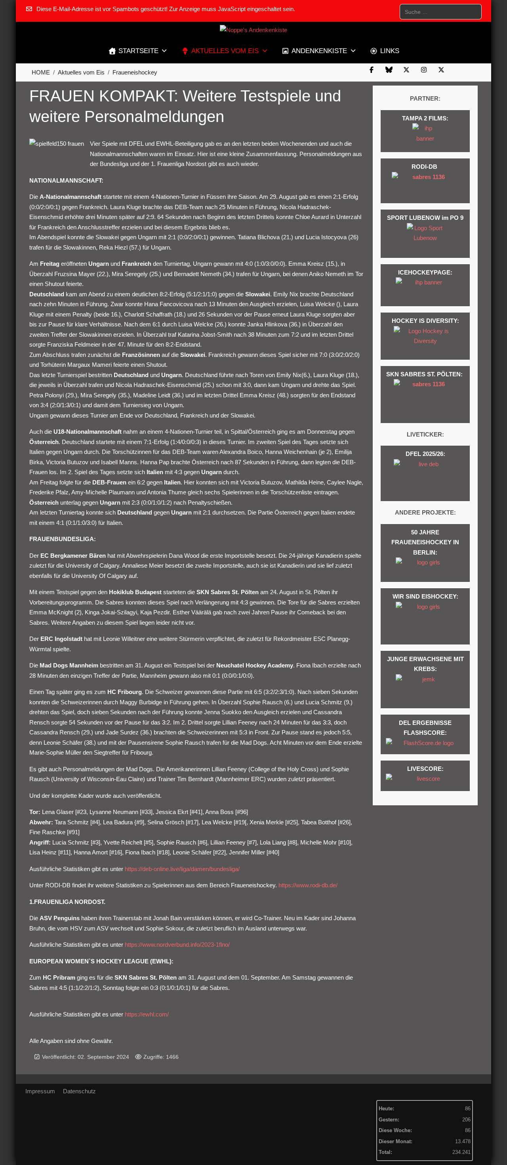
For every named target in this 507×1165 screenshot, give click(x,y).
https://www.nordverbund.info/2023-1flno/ (177, 944)
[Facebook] (371, 70)
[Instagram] (424, 70)
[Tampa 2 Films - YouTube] (425, 135)
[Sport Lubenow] (425, 238)
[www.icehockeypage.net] (425, 289)
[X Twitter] (406, 70)
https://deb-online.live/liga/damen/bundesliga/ (182, 869)
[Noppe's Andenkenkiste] (253, 30)
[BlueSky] (389, 70)
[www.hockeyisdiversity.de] (425, 340)
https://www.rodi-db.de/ (307, 885)
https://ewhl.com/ (147, 1014)
